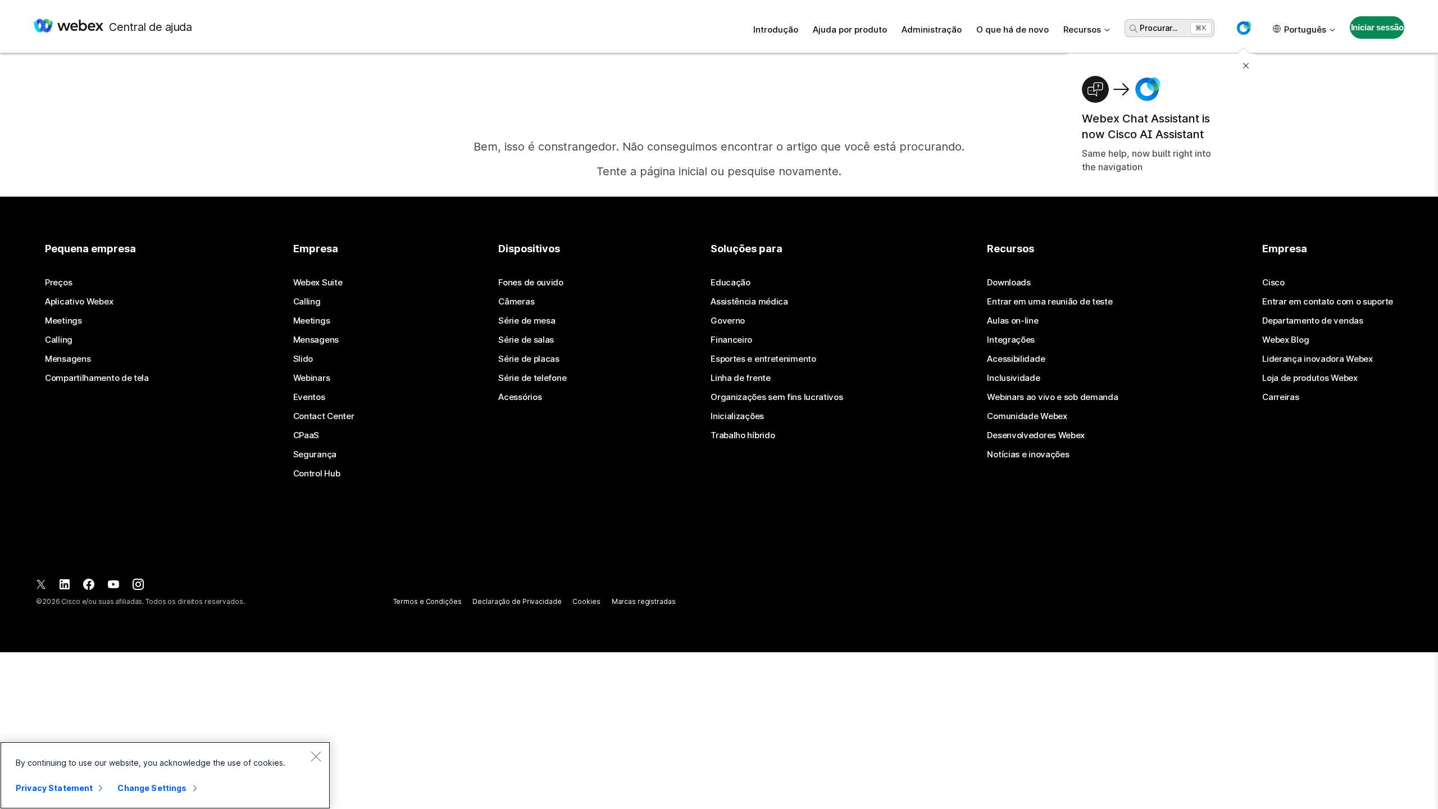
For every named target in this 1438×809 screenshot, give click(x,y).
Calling (58, 340)
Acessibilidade (1016, 359)
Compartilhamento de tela (97, 378)
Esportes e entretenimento (763, 359)
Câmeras (516, 302)
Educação (730, 283)
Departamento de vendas (1312, 321)
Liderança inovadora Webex (1317, 359)
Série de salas (526, 340)
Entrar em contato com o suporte (1327, 302)
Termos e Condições (427, 601)
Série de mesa (526, 321)
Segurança (314, 454)
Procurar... (1158, 28)
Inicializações (737, 416)
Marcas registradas (644, 601)
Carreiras (1280, 397)
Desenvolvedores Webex (1036, 435)
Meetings (63, 321)
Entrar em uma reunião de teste (1049, 302)
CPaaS (306, 435)
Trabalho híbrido (743, 435)
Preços (58, 283)
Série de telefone (532, 378)
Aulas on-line (1012, 321)
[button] (1243, 28)
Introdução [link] (775, 29)
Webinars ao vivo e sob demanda (1052, 397)
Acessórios (519, 397)
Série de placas (528, 359)
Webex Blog (1285, 340)
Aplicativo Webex (79, 302)
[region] (165, 775)
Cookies (586, 601)
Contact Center (323, 416)
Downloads (1008, 283)
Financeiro (731, 340)
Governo (728, 321)
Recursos (1082, 29)
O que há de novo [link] (1012, 29)
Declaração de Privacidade (516, 601)
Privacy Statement (54, 788)
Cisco (1273, 283)
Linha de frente (741, 378)
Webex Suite (318, 283)
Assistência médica (749, 302)
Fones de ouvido (530, 283)
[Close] (315, 756)
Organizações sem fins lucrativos (777, 397)
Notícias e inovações (1028, 454)
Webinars (311, 378)
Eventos (309, 397)
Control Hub (316, 474)
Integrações (1011, 340)
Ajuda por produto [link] (850, 29)
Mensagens (67, 359)
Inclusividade (1013, 378)
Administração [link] (932, 29)
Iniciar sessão (1377, 27)
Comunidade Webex (1027, 416)
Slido (303, 359)
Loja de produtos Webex (1309, 378)
